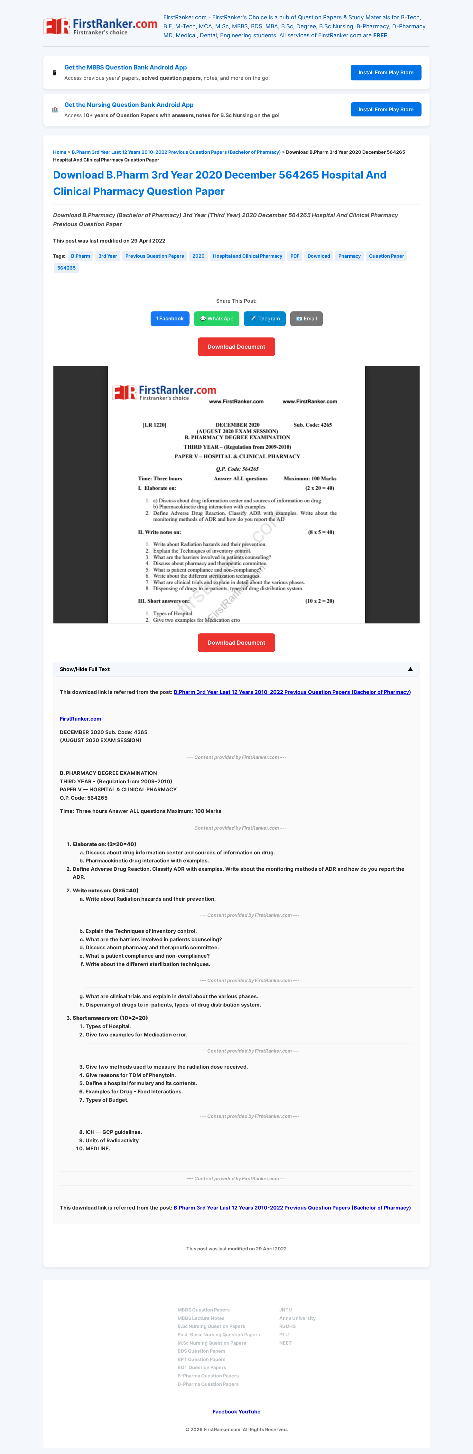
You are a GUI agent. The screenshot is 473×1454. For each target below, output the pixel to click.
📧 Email (306, 318)
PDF (295, 256)
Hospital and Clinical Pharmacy (247, 256)
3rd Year (107, 256)
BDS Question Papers (202, 1351)
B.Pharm (80, 256)
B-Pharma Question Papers (208, 1375)
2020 (198, 256)
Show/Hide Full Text (85, 669)
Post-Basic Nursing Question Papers (219, 1334)
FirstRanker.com (80, 718)
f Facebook (170, 318)
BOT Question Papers (202, 1367)
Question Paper (386, 256)
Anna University (297, 1318)
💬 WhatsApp (217, 318)
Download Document (236, 346)
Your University (302, 1298)
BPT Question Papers (202, 1359)
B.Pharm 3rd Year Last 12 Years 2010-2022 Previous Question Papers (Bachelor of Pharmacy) (176, 152)
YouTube (249, 1411)
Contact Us (395, 1298)
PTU (284, 1334)
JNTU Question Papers (126, 1298)
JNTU (285, 1309)
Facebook (225, 1411)
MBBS (185, 1298)
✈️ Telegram (265, 318)
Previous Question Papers (154, 256)
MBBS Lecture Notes (201, 1318)
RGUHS (287, 1326)
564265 (66, 268)
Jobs (352, 1298)
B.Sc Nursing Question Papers (211, 1326)
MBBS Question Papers (204, 1309)
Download (319, 256)
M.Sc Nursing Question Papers (212, 1343)
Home (60, 152)
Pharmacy (350, 256)
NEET (285, 1343)
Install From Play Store (386, 72)
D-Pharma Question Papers (208, 1384)
